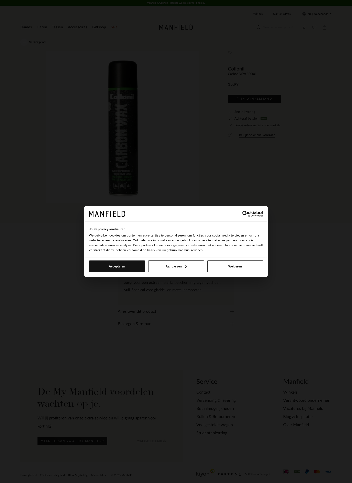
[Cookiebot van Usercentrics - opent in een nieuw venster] (245, 214)
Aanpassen (174, 266)
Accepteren (117, 266)
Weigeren (235, 266)
